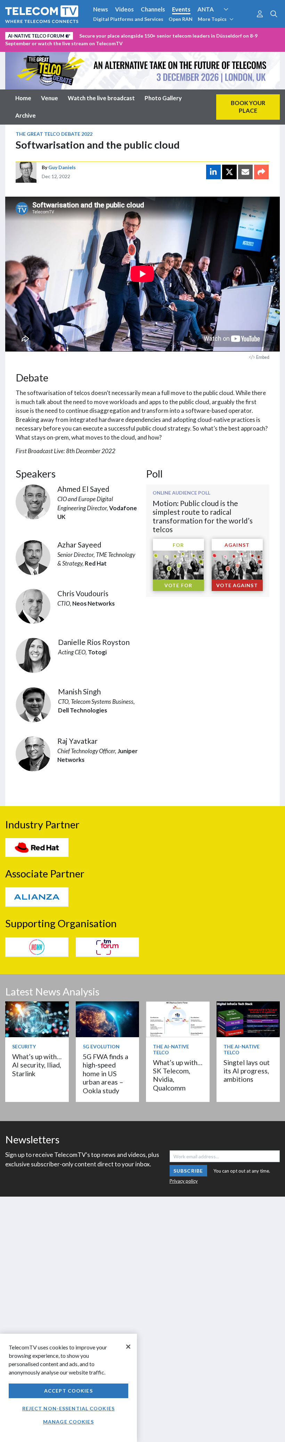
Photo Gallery (163, 98)
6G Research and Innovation (43, 34)
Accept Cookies (68, 1391)
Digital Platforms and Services (128, 19)
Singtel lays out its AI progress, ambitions (246, 1071)
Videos (124, 9)
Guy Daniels (62, 167)
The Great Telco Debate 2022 (54, 134)
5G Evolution (101, 1046)
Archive (25, 115)
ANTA (205, 9)
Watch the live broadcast (101, 98)
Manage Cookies (68, 1422)
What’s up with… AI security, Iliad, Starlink (37, 1065)
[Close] (128, 1346)
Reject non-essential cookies (68, 1408)
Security (146, 34)
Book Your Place (248, 107)
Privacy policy (184, 1181)
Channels (153, 9)
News (100, 9)
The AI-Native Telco (171, 1049)
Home (23, 98)
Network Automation (234, 22)
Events (181, 9)
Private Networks (107, 34)
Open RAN (181, 19)
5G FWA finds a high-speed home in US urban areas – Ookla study (105, 1074)
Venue (49, 98)
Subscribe (188, 1171)
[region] (68, 1388)
